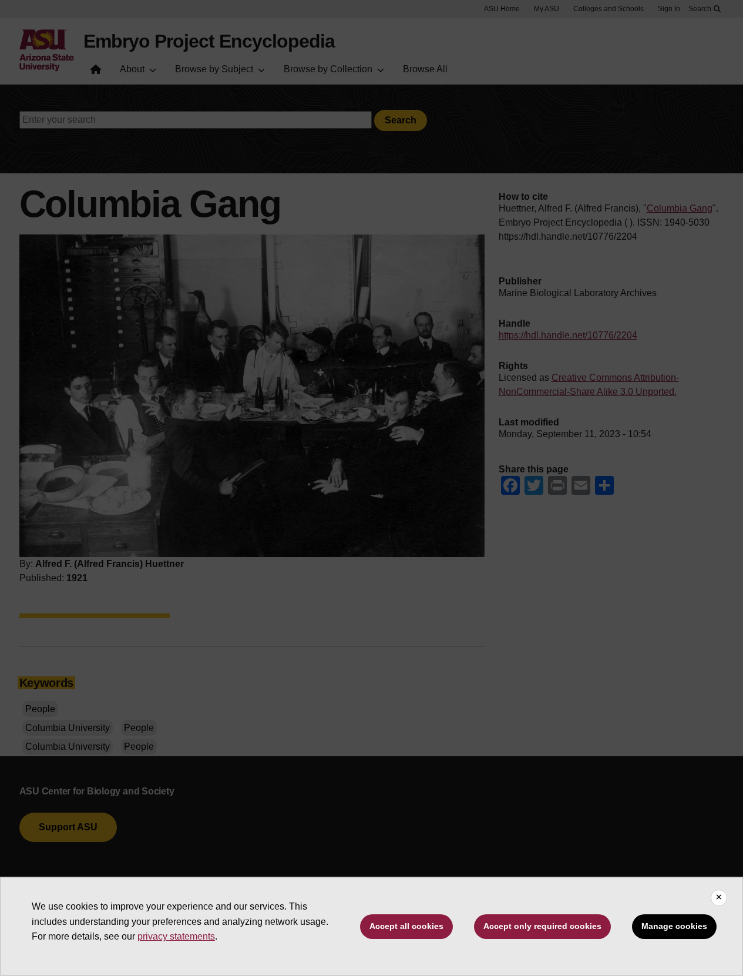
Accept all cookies (406, 926)
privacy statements (176, 936)
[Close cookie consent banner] (719, 898)
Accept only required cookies (542, 926)
